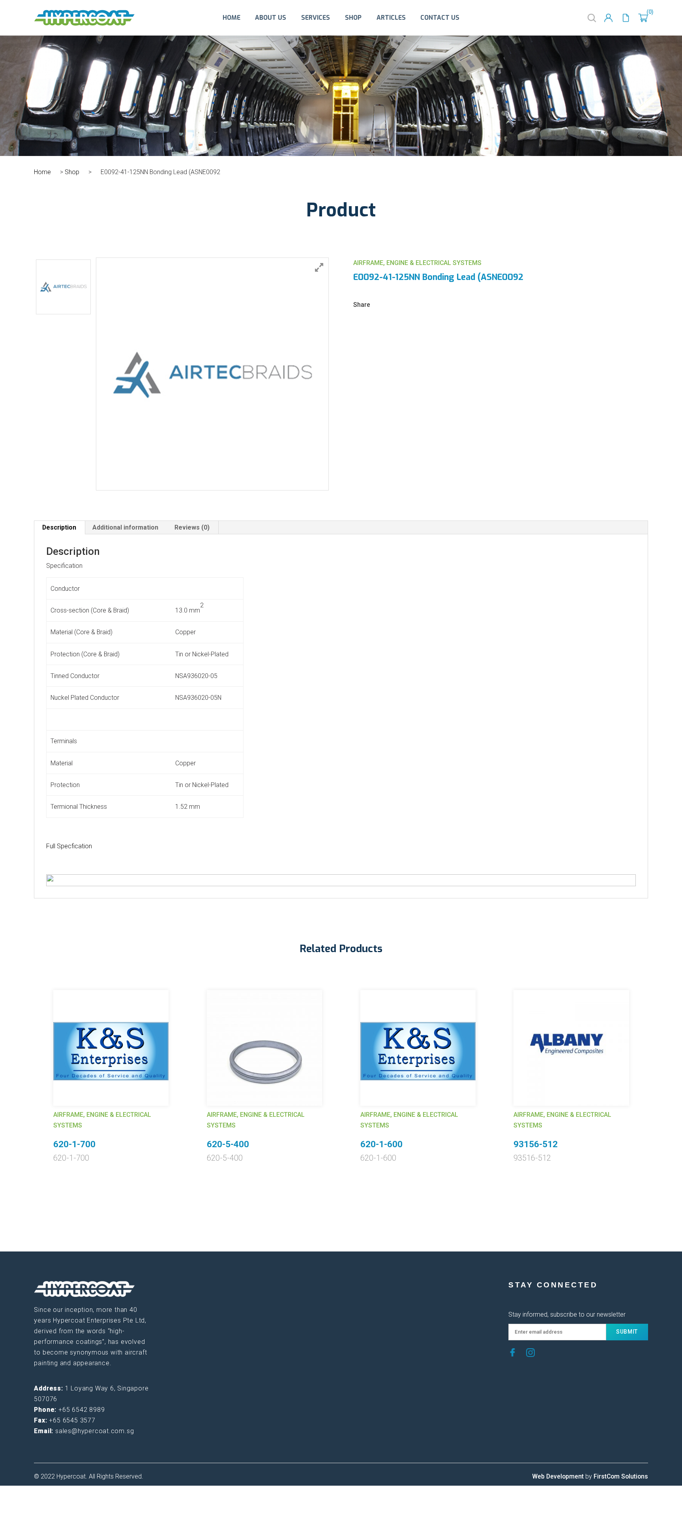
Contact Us (439, 18)
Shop (353, 18)
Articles (391, 18)
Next (654, 1063)
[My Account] (608, 18)
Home (231, 18)
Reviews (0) (192, 527)
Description (59, 527)
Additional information (125, 527)
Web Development (558, 1476)
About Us (270, 18)
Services (315, 18)
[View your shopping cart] (643, 18)
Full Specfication (69, 846)
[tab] (59, 527)
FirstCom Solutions (621, 1476)
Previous (28, 1063)
